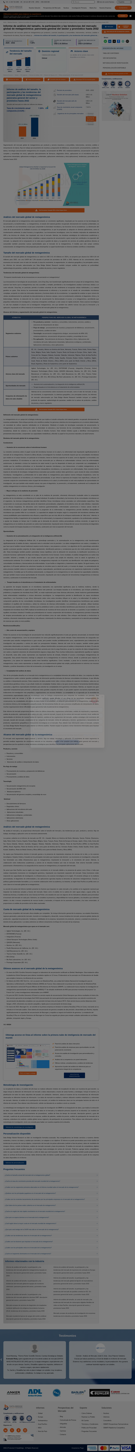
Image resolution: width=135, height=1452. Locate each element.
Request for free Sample (67, 747)
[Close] (102, 701)
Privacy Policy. (88, 740)
